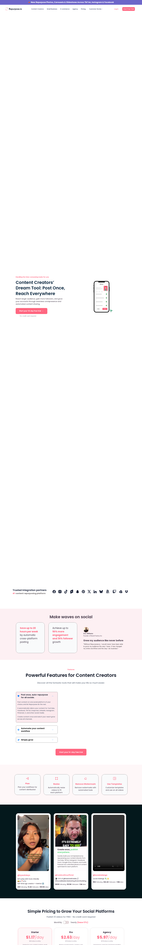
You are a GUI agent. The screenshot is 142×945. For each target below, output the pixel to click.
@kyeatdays (23, 875)
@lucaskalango (100, 875)
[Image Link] (13, 9)
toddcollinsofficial (65, 875)
